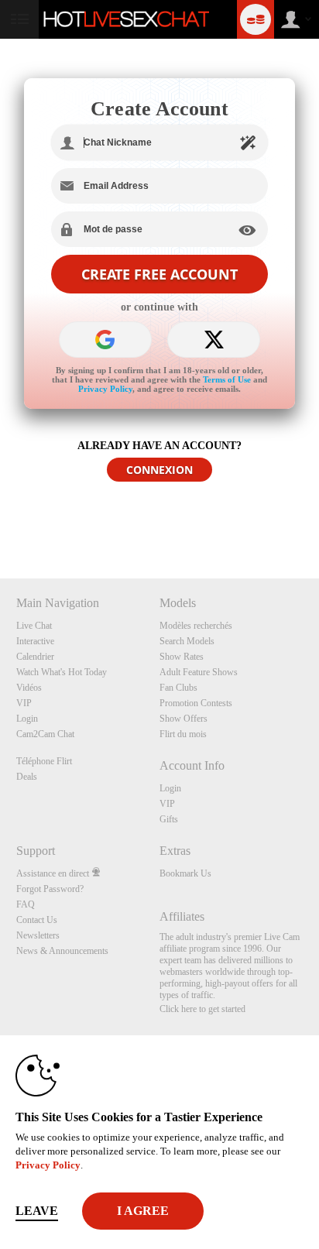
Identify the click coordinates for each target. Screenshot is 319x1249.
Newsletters (38, 935)
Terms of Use (227, 379)
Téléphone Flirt (44, 761)
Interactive (35, 641)
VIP (24, 703)
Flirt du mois (183, 734)
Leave (36, 1210)
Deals (26, 776)
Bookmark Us (185, 873)
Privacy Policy (105, 388)
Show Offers (184, 718)
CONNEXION (159, 469)
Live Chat (34, 625)
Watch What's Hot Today (61, 672)
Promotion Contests (196, 703)
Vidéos (29, 687)
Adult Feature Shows (199, 672)
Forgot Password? (50, 889)
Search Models (187, 641)
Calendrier (35, 656)
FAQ (25, 904)
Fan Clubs (178, 687)
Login (27, 718)
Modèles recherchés (196, 625)
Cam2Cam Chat (45, 734)
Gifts (169, 819)
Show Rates (182, 656)
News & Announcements (62, 950)
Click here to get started (202, 1009)
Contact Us (36, 919)
